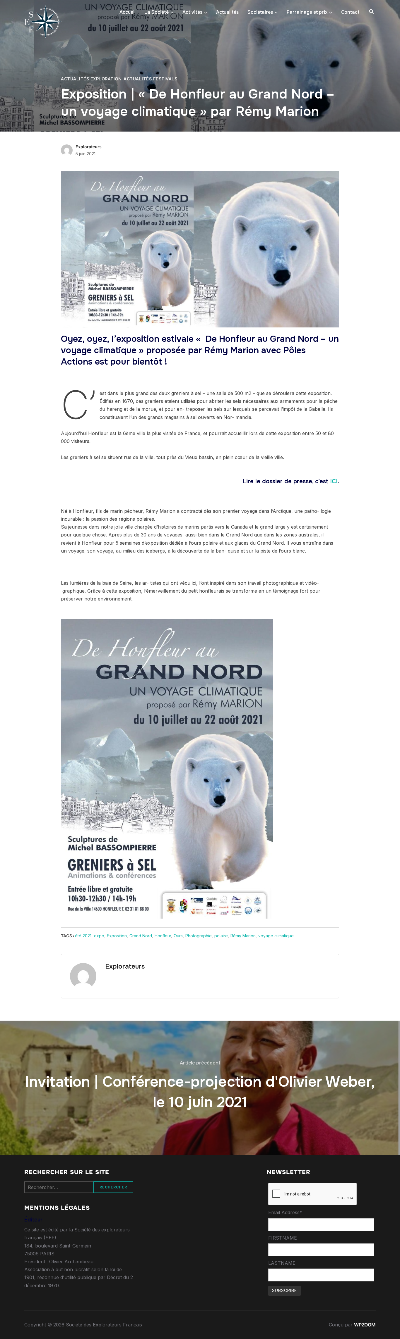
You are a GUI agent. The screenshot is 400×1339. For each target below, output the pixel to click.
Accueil (127, 12)
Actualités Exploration (91, 79)
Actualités (227, 12)
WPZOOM (365, 1325)
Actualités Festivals (150, 79)
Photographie (198, 935)
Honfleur (163, 935)
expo (99, 935)
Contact (350, 12)
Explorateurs (89, 146)
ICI (334, 481)
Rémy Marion (243, 935)
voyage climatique (276, 935)
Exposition (117, 935)
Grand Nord (140, 935)
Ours (178, 935)
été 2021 (83, 935)
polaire (221, 935)
